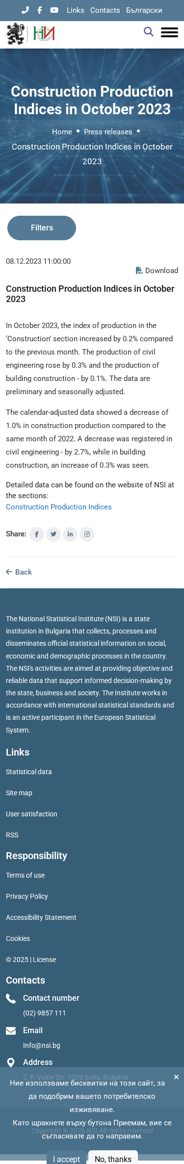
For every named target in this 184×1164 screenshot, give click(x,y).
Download (161, 270)
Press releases (108, 131)
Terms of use (25, 875)
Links (75, 10)
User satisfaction (31, 814)
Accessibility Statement (41, 917)
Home (62, 131)
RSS (12, 835)
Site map (19, 793)
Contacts (105, 10)
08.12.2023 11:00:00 (38, 261)
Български (144, 10)
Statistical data (29, 772)
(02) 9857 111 (44, 1013)
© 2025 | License (31, 959)
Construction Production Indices (59, 507)
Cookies (18, 938)
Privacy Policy (27, 896)
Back (22, 572)
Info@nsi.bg (41, 1045)
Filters (42, 227)
